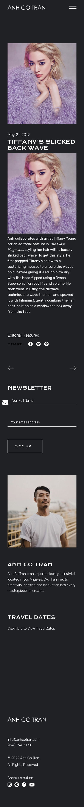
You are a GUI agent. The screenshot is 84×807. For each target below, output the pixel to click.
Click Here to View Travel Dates (31, 628)
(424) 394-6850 (20, 745)
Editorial (15, 335)
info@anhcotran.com (23, 740)
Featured (31, 335)
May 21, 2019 (19, 134)
